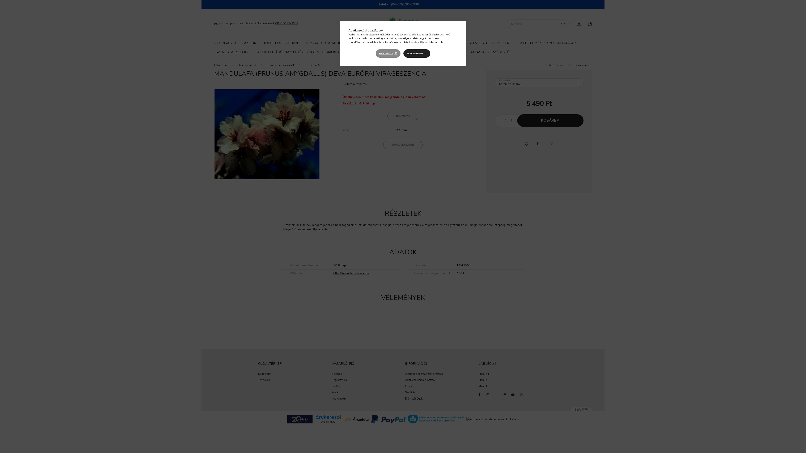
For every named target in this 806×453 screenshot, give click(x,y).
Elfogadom (415, 53)
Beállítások (386, 53)
